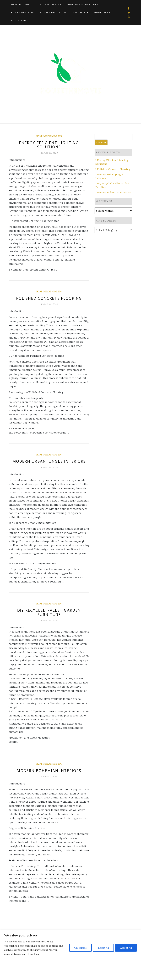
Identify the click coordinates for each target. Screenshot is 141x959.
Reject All (103, 947)
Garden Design (21, 4)
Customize (80, 947)
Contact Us (18, 20)
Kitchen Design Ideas (54, 12)
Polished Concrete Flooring (49, 298)
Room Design (102, 12)
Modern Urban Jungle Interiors (49, 461)
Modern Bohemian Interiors (49, 770)
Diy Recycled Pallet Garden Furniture (49, 612)
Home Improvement (48, 4)
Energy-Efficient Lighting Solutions (49, 144)
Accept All (126, 947)
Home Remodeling (23, 12)
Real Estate (81, 12)
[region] (70, 944)
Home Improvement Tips (82, 4)
